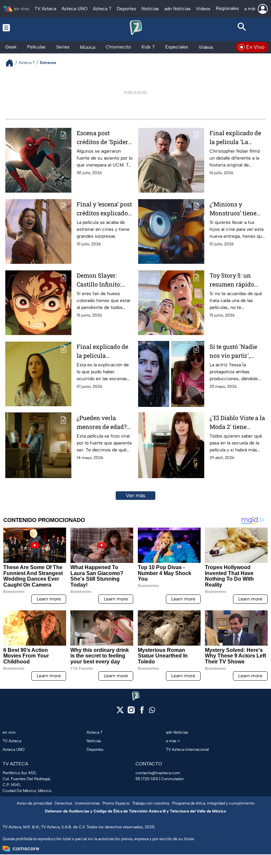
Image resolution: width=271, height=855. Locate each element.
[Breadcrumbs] (12, 63)
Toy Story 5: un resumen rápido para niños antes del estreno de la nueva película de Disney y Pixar (234, 280)
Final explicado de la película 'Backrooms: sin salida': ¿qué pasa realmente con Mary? (102, 351)
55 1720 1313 (147, 779)
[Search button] (241, 27)
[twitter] (120, 712)
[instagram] (131, 712)
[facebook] (142, 712)
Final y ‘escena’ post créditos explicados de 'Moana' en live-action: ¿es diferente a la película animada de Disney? (105, 209)
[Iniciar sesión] (263, 9)
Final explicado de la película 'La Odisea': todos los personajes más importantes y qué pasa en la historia (235, 137)
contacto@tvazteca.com (158, 773)
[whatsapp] (152, 711)
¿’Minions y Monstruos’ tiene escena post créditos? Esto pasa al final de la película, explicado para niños (236, 209)
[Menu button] (29, 27)
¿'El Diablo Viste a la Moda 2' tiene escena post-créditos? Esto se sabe (237, 422)
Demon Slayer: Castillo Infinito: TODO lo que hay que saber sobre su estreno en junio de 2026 (103, 280)
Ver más (135, 495)
